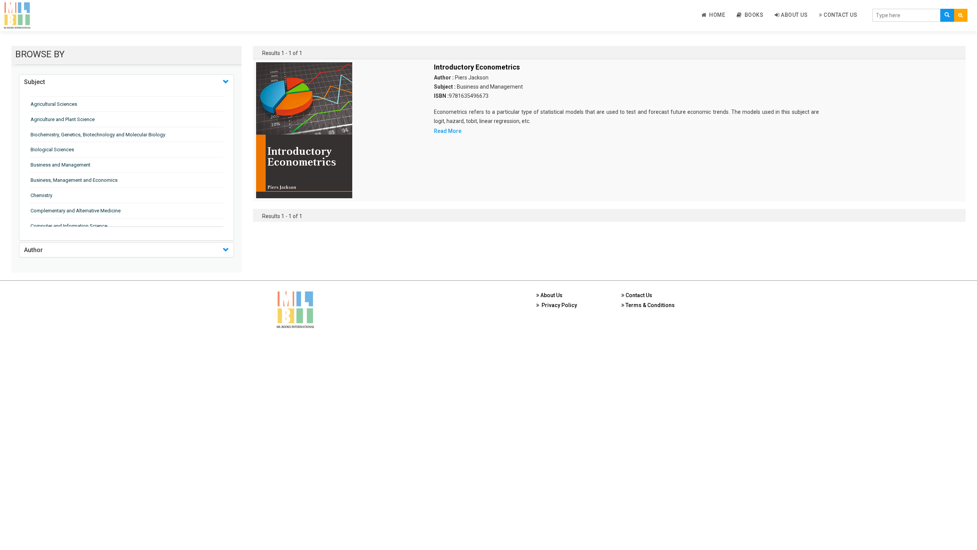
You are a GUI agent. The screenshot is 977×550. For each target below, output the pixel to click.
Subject (34, 82)
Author (33, 250)
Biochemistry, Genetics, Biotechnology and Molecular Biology (98, 135)
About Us (794, 15)
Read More (447, 131)
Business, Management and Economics (74, 180)
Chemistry (41, 195)
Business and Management (60, 165)
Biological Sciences (52, 149)
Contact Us (840, 15)
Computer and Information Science (69, 226)
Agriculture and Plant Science (63, 119)
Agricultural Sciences (54, 104)
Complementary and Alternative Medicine (76, 211)
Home (715, 15)
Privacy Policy (558, 305)
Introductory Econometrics (477, 67)
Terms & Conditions (649, 305)
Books (753, 15)
